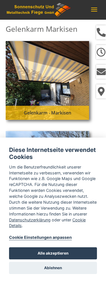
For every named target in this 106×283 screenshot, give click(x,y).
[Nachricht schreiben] (101, 72)
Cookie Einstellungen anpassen (40, 237)
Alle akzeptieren (53, 253)
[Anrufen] (101, 32)
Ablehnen (53, 268)
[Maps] (101, 91)
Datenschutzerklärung (30, 219)
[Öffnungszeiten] (101, 52)
